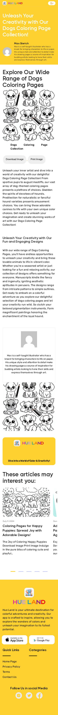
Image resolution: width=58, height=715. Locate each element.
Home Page (10, 661)
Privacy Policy (11, 666)
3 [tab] (29, 571)
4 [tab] (37, 571)
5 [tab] (45, 571)
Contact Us (9, 676)
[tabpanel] (26, 521)
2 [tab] (21, 571)
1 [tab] (12, 571)
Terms (6, 671)
